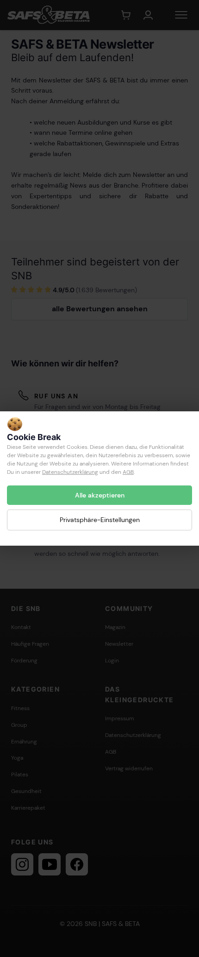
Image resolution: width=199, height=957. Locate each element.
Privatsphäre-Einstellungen (100, 520)
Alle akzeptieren (99, 495)
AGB (128, 472)
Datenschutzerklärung (70, 472)
